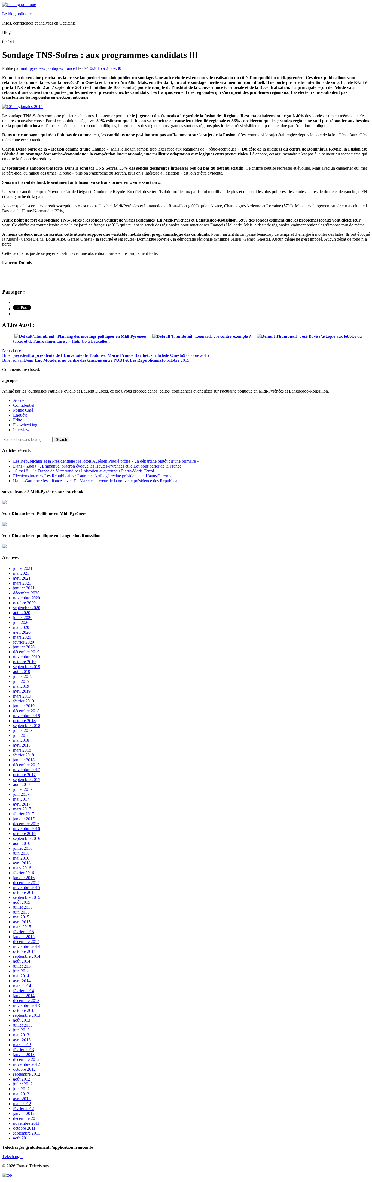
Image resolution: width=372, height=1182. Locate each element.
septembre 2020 (26, 607)
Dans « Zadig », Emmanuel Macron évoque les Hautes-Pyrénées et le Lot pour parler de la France (97, 466)
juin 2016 (21, 853)
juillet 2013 (22, 1025)
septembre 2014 (26, 956)
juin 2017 (21, 794)
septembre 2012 (26, 1074)
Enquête (20, 415)
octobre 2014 (24, 951)
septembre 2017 (26, 779)
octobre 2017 (24, 774)
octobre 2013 (24, 1010)
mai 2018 (21, 740)
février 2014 (23, 990)
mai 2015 (21, 917)
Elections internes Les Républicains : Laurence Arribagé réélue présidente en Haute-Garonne (92, 476)
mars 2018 (22, 750)
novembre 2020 (26, 598)
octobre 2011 (24, 1128)
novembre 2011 (26, 1123)
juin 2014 (21, 971)
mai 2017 (21, 799)
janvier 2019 (24, 706)
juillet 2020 (22, 617)
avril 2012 (22, 1098)
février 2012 (23, 1108)
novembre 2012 (26, 1064)
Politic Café (23, 410)
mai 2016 (21, 858)
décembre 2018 (26, 710)
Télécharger (12, 1156)
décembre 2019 (26, 652)
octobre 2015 (24, 892)
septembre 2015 (26, 897)
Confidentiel (23, 405)
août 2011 (21, 1138)
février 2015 (23, 931)
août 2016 (21, 843)
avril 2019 (22, 691)
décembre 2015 (26, 882)
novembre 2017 (26, 769)
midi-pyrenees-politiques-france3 (49, 68)
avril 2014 (22, 980)
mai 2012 (21, 1093)
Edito (17, 420)
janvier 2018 (24, 760)
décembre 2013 (26, 1000)
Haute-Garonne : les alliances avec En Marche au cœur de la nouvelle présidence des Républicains (97, 480)
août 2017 (21, 784)
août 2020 (21, 612)
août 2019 (21, 671)
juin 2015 (21, 912)
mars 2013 (22, 1044)
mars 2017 (22, 809)
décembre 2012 (26, 1059)
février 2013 (23, 1049)
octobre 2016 (24, 833)
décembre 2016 (26, 823)
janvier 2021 (24, 588)
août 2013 (21, 1020)
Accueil (19, 400)
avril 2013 (22, 1039)
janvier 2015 (24, 936)
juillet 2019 (22, 676)
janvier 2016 (24, 877)
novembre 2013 (26, 1005)
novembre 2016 (26, 828)
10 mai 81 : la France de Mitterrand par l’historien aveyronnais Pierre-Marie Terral (83, 471)
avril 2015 (22, 922)
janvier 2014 (24, 995)
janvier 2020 (24, 647)
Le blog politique (17, 13)
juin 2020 (21, 622)
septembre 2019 (26, 666)
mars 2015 (22, 926)
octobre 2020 (24, 602)
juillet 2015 (22, 907)
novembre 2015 (26, 887)
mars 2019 (22, 696)
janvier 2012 (24, 1113)
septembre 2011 (26, 1133)
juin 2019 (21, 681)
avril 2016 (22, 863)
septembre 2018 (26, 725)
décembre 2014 (26, 941)
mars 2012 (22, 1103)
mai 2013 (21, 1035)
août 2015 (21, 902)
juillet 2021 (22, 568)
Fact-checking (25, 425)
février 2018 (23, 755)
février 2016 (23, 872)
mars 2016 (22, 868)
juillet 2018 (22, 730)
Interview (21, 429)
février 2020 (23, 642)
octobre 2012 (24, 1069)
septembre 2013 (26, 1015)
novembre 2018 (26, 715)
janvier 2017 (24, 818)
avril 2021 (22, 578)
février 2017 (23, 814)
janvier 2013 (24, 1054)
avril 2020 (22, 632)
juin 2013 (21, 1030)
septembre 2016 (26, 838)
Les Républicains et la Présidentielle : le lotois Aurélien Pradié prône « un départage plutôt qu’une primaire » (106, 461)
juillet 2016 (22, 848)
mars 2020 (22, 637)
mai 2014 (21, 976)
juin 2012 (21, 1089)
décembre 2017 (26, 764)
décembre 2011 (26, 1118)
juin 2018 (21, 735)
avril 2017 (22, 804)
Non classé (11, 350)
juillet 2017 (22, 789)
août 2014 (21, 961)
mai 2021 (21, 573)
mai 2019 (21, 686)
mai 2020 (21, 627)
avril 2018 (22, 745)
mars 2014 (22, 985)
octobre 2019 (24, 661)
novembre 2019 (26, 656)
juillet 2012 (22, 1084)
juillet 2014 (22, 966)
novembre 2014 (26, 946)
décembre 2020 (26, 593)
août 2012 (21, 1079)
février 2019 (23, 701)
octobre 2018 (24, 720)
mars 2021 (22, 583)
